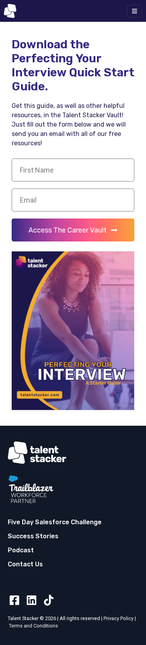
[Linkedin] (31, 600)
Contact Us (25, 564)
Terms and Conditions (33, 626)
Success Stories (33, 536)
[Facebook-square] (14, 600)
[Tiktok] (48, 600)
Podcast (21, 550)
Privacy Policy (119, 618)
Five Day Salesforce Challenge (55, 522)
